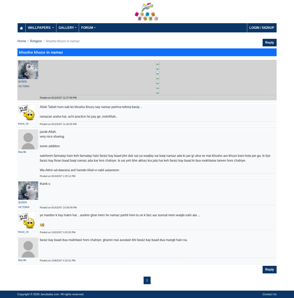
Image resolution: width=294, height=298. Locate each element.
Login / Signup (261, 27)
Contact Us (270, 294)
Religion (36, 41)
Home (21, 41)
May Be (22, 152)
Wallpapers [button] (39, 27)
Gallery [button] (66, 27)
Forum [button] (87, 27)
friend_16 (23, 123)
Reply (269, 42)
